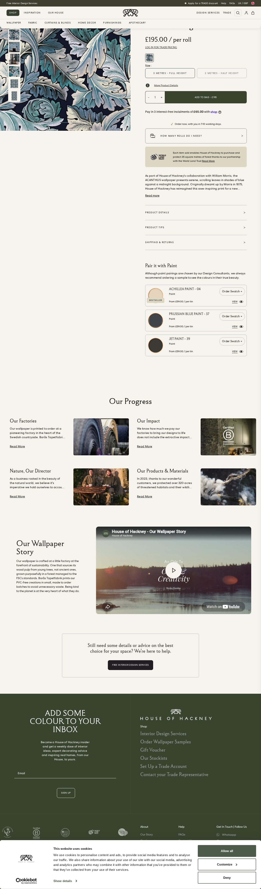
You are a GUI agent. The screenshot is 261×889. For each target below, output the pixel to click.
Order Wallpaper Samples (165, 742)
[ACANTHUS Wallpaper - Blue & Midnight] (149, 57)
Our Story (146, 834)
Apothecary (137, 23)
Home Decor (87, 23)
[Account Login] (246, 13)
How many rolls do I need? (181, 135)
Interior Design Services (163, 733)
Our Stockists (153, 758)
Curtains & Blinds (58, 23)
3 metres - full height (170, 73)
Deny (227, 877)
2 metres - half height (222, 73)
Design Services (208, 13)
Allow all (227, 851)
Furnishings (112, 23)
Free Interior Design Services (22, 3)
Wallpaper (14, 23)
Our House (56, 12)
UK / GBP (243, 3)
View (235, 301)
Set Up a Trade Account (163, 766)
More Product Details (166, 85)
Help (223, 3)
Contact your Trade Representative (174, 774)
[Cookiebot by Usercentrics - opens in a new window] (26, 881)
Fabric (32, 23)
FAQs (232, 3)
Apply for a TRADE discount (203, 3)
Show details (62, 881)
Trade (227, 13)
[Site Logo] (130, 13)
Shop (13, 12)
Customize (224, 864)
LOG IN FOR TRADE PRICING (161, 47)
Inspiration (32, 12)
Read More (208, 161)
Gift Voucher (152, 750)
